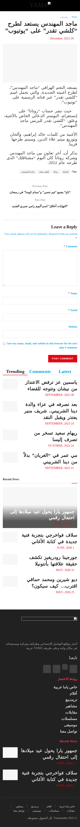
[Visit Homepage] (40, 5)
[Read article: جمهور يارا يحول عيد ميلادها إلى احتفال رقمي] (10, 752)
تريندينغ (71, 700)
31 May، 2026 (65, 570)
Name (72, 293)
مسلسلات (69, 719)
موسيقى (64, 17)
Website (72, 326)
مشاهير (71, 706)
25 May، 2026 (65, 592)
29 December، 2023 (62, 38)
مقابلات (71, 712)
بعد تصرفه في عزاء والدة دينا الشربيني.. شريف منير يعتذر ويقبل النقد (50, 411)
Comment (70, 246)
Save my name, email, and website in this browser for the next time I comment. (42, 345)
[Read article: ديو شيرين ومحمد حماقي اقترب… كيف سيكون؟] (10, 581)
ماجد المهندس (27, 171)
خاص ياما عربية (65, 687)
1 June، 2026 (63, 523)
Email (72, 310)
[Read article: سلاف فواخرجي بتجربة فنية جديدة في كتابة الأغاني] (10, 537)
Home (74, 17)
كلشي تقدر (44, 171)
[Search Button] (6, 5)
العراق (65, 171)
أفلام (73, 693)
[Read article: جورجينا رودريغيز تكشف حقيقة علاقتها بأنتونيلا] (10, 559)
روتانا (55, 171)
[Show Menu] (73, 5)
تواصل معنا (68, 731)
